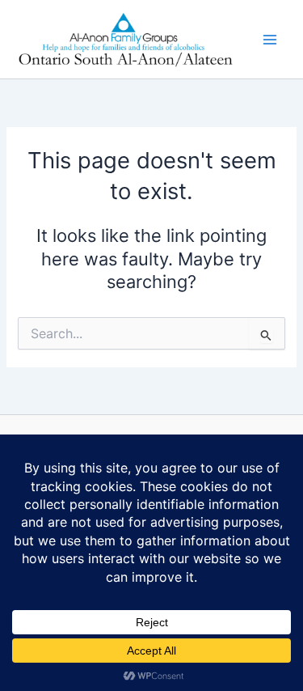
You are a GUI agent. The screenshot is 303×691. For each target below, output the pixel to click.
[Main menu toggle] (270, 40)
